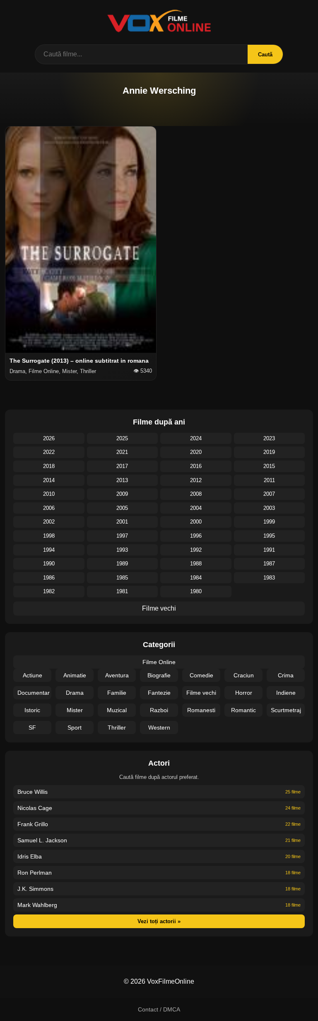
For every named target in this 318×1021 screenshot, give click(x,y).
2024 (196, 438)
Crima (286, 675)
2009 (122, 494)
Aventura (117, 675)
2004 (196, 508)
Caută (265, 54)
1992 (196, 550)
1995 (269, 536)
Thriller (117, 727)
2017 (122, 466)
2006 (49, 508)
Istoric (32, 710)
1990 (49, 563)
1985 (122, 578)
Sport (74, 727)
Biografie (159, 675)
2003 (269, 508)
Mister (75, 710)
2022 (49, 452)
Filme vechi (159, 608)
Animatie (74, 675)
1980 (196, 591)
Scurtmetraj (286, 710)
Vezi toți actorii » (159, 921)
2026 (49, 438)
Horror (243, 692)
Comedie (201, 675)
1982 (49, 591)
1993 (122, 550)
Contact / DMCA (159, 1009)
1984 (196, 578)
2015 (269, 466)
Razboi (159, 710)
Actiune (32, 675)
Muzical (117, 710)
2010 (49, 494)
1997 (122, 536)
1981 (122, 591)
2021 (122, 452)
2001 (122, 522)
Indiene (286, 692)
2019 (269, 452)
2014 (49, 480)
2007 (269, 494)
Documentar (33, 692)
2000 (196, 522)
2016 (196, 466)
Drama (75, 692)
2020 (196, 452)
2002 (49, 522)
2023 (269, 438)
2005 (122, 508)
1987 (269, 563)
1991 (269, 550)
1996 (196, 536)
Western (159, 727)
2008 (196, 494)
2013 (122, 480)
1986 (49, 578)
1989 (122, 563)
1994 (49, 550)
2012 (196, 480)
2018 (49, 466)
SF (32, 727)
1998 (49, 536)
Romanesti (201, 710)
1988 (196, 563)
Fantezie (159, 692)
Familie (116, 692)
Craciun (244, 675)
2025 (122, 438)
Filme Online (159, 662)
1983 (269, 578)
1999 (269, 522)
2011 (269, 480)
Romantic (243, 710)
